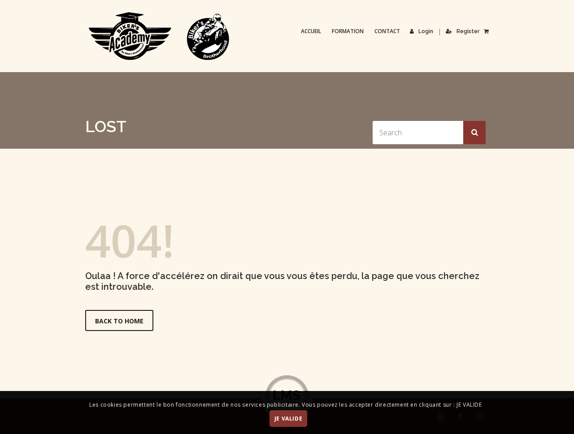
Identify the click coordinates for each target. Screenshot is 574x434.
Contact (387, 31)
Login (425, 31)
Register (468, 31)
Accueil (311, 31)
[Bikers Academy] (159, 36)
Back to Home (119, 321)
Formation (348, 31)
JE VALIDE (288, 419)
